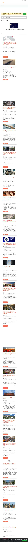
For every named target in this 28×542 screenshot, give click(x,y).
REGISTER (25, 0)
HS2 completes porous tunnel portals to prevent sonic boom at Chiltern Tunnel (9, 153)
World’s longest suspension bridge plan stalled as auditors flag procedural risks (9, 421)
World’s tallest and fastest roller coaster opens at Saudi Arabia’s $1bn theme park (9, 312)
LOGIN (23, 0)
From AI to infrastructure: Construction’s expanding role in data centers (9, 221)
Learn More (9, 14)
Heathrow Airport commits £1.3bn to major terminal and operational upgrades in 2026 (9, 289)
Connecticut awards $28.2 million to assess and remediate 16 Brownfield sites (9, 464)
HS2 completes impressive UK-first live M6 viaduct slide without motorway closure (9, 444)
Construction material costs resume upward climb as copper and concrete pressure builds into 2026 (9, 198)
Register (24, 13)
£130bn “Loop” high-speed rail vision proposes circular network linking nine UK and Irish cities (9, 43)
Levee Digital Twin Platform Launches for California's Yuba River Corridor (14, 29)
